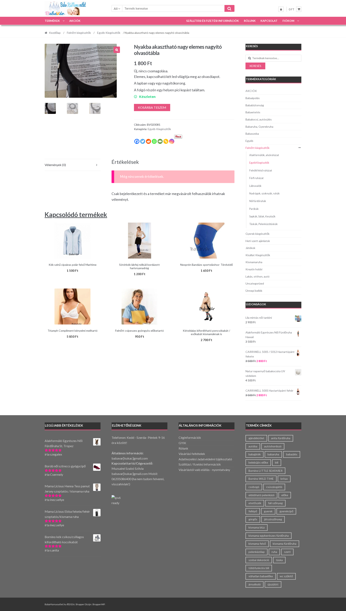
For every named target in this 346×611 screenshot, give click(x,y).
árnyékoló (254, 584)
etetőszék (254, 503)
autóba (252, 446)
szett (287, 551)
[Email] (160, 141)
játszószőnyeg (273, 519)
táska (279, 560)
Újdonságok (256, 304)
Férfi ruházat (256, 178)
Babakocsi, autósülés (258, 119)
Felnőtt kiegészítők (79, 32)
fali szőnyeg (275, 503)
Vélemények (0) (55, 165)
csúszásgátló (274, 487)
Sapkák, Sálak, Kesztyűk (262, 216)
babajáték (254, 454)
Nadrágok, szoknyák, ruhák (264, 193)
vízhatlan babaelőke (260, 576)
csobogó (253, 487)
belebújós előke (258, 462)
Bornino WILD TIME (261, 478)
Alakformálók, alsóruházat (264, 155)
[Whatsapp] (154, 141)
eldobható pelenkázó (261, 495)
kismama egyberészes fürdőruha (268, 535)
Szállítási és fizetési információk (212, 20)
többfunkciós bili (258, 568)
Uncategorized (254, 283)
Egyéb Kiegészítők (108, 32)
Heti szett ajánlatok (257, 241)
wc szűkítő (286, 576)
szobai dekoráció (258, 560)
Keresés (255, 66)
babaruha (273, 454)
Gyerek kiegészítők (257, 233)
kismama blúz (256, 527)
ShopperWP (98, 604)
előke (284, 495)
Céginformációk (190, 437)
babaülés (291, 454)
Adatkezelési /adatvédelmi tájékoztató (205, 459)
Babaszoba (252, 133)
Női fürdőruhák (257, 201)
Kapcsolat (269, 20)
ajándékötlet (256, 438)
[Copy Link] (165, 141)
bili (276, 462)
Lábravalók (255, 185)
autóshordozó (273, 446)
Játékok (250, 248)
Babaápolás (252, 98)
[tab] (73, 165)
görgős (252, 519)
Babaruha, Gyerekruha (259, 126)
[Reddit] (148, 141)
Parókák (254, 208)
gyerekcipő (286, 511)
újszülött (273, 584)
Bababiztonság (254, 105)
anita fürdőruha (280, 438)
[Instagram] (171, 141)
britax (284, 478)
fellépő (252, 511)
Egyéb (249, 140)
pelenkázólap (256, 551)
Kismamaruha (253, 262)
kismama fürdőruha (284, 543)
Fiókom (288, 20)
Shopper (79, 604)
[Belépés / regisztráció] (281, 9)
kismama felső (257, 543)
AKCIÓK (74, 20)
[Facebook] (136, 141)
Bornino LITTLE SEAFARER (265, 470)
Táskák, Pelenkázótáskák (263, 224)
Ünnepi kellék (253, 290)
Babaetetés (252, 112)
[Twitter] (142, 141)
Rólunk (250, 20)
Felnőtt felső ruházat (260, 170)
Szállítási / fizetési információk (200, 464)
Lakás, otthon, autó (257, 276)
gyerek (268, 511)
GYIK (182, 443)
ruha (274, 551)
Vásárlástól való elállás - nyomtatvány (204, 470)
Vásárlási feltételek (192, 454)
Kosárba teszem (152, 107)
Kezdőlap (55, 32)
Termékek (52, 20)
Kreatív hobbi (253, 269)
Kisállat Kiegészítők (257, 255)
